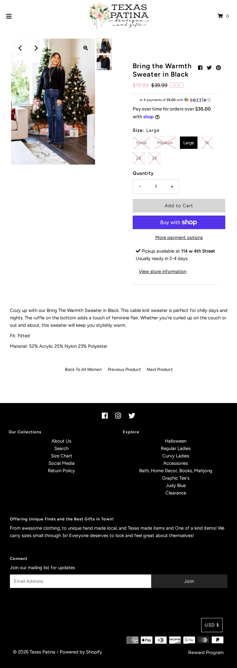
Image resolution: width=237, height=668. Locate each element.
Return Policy (61, 470)
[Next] (36, 48)
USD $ (212, 625)
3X (154, 158)
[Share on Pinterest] (218, 68)
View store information (162, 271)
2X (138, 158)
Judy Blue (176, 485)
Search (61, 448)
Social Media (61, 463)
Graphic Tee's (175, 478)
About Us (61, 441)
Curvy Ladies (175, 456)
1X (207, 142)
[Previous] (20, 48)
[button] (175, 100)
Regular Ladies (176, 448)
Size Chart (61, 456)
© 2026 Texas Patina (34, 652)
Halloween (175, 441)
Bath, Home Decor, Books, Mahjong (175, 470)
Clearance (175, 493)
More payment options (179, 237)
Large (188, 142)
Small (141, 142)
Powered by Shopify (81, 652)
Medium (165, 142)
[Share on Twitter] (209, 68)
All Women (91, 369)
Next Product (160, 369)
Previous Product (124, 369)
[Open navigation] (9, 16)
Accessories (175, 463)
